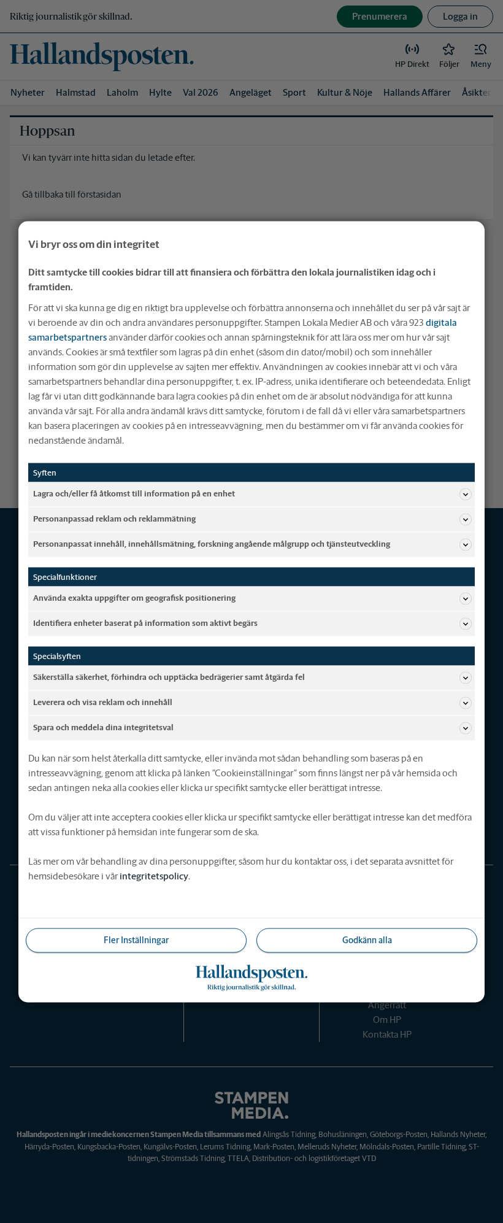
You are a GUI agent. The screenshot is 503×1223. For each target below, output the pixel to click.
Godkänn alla (367, 939)
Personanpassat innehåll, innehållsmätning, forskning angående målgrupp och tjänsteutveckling (211, 544)
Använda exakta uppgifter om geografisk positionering (134, 598)
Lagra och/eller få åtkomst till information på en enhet (134, 493)
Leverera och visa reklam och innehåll (102, 702)
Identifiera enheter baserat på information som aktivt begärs (145, 623)
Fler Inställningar (136, 939)
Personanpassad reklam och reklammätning (114, 519)
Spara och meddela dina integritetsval (103, 727)
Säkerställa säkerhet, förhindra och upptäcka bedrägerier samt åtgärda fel (169, 677)
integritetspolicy (154, 875)
